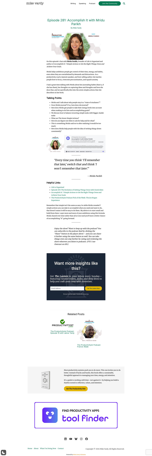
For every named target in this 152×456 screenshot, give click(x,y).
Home (30, 448)
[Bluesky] (76, 438)
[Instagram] (81, 438)
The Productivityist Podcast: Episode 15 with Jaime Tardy (62, 332)
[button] (110, 3)
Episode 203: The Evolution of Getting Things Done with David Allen (77, 190)
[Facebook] (86, 438)
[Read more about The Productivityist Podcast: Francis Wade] (89, 330)
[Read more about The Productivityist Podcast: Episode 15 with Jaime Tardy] (62, 323)
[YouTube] (70, 438)
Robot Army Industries (79, 454)
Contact (61, 448)
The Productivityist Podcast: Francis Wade (89, 346)
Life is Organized (57, 187)
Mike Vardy (35, 3)
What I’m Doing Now (48, 448)
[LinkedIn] (65, 438)
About (36, 448)
